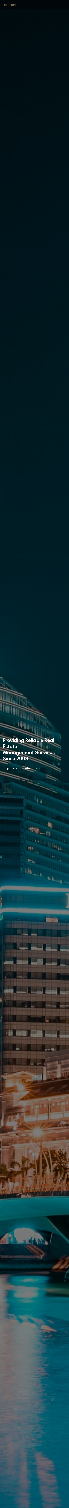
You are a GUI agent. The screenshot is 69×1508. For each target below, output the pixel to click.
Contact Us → (31, 768)
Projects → (10, 768)
